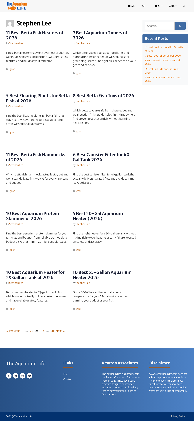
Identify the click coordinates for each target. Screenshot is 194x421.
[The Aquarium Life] (17, 6)
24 (32, 331)
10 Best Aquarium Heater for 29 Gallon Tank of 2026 (35, 275)
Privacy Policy (178, 416)
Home (131, 6)
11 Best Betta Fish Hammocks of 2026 (35, 157)
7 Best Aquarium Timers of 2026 (100, 35)
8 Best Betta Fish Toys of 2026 (103, 95)
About (173, 6)
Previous (13, 331)
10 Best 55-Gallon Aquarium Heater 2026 (102, 275)
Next (60, 331)
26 (42, 331)
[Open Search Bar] (184, 6)
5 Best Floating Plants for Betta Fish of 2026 (38, 98)
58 (53, 331)
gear (12, 69)
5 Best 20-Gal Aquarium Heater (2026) (98, 216)
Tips (157, 6)
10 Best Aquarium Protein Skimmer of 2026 (32, 216)
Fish (143, 6)
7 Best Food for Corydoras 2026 (163, 55)
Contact (68, 379)
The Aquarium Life (25, 363)
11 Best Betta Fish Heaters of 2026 (34, 35)
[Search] (180, 26)
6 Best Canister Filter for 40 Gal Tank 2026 (101, 157)
